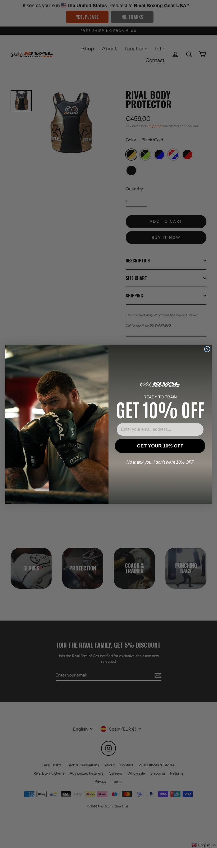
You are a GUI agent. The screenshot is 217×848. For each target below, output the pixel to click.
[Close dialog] (207, 349)
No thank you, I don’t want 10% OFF (160, 462)
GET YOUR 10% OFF (160, 446)
